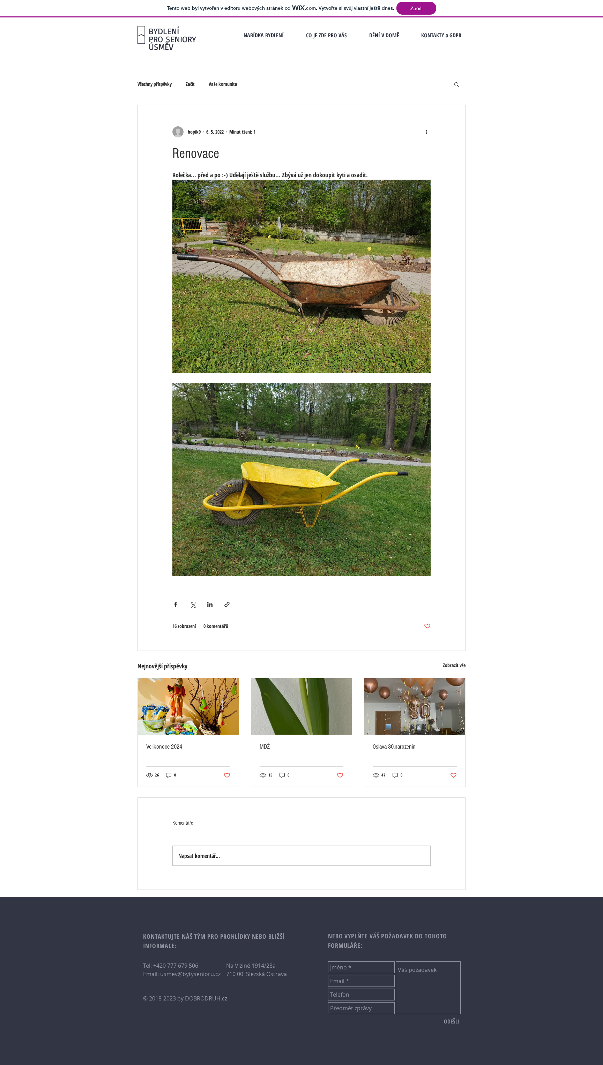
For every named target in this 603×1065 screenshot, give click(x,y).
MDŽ (265, 746)
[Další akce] (426, 132)
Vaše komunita (223, 84)
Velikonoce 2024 (164, 746)
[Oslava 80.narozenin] (414, 706)
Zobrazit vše (454, 665)
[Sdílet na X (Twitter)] (192, 604)
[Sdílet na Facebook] (175, 604)
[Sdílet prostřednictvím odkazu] (227, 604)
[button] (441, 35)
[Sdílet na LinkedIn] (210, 604)
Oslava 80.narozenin (394, 746)
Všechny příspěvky (154, 84)
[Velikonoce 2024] (188, 706)
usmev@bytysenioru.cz (190, 974)
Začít (190, 84)
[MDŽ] (301, 706)
